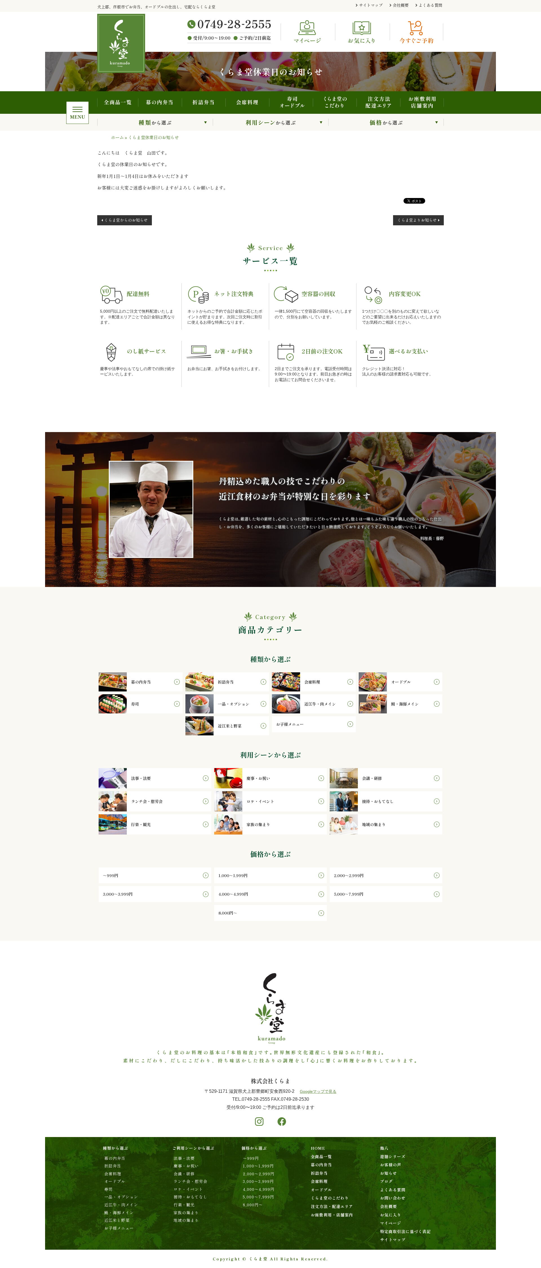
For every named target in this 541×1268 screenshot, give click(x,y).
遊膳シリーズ (392, 1156)
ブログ (386, 1181)
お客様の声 (390, 1164)
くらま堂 (258, 1259)
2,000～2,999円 (258, 1173)
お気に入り (390, 1215)
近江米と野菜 (117, 1220)
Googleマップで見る (318, 1091)
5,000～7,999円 (258, 1197)
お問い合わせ (392, 1198)
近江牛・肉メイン (121, 1204)
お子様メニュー (119, 1228)
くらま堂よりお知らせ (417, 220)
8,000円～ (253, 1204)
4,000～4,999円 (258, 1189)
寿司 (108, 1189)
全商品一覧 (117, 102)
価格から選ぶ (386, 122)
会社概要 (401, 5)
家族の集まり (186, 1212)
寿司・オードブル (291, 102)
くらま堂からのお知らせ (126, 220)
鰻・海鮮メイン (119, 1212)
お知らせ (388, 1173)
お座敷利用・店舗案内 (422, 102)
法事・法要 (184, 1158)
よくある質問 (430, 5)
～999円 (251, 1158)
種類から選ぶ (155, 122)
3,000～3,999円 (258, 1181)
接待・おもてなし (190, 1197)
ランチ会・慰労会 (190, 1181)
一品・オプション (121, 1197)
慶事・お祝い (186, 1166)
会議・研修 (184, 1173)
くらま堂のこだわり (334, 102)
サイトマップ (371, 5)
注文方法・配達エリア (378, 102)
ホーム (117, 137)
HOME (318, 1148)
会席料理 (247, 102)
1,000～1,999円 (258, 1166)
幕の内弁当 (160, 102)
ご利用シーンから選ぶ (270, 122)
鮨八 (384, 1148)
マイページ (390, 1223)
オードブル (114, 1181)
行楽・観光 (184, 1204)
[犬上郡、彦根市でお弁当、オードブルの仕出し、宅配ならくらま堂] (129, 43)
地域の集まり (186, 1220)
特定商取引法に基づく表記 (405, 1231)
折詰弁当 (203, 102)
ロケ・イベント (188, 1189)
